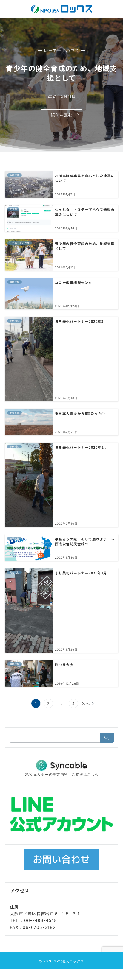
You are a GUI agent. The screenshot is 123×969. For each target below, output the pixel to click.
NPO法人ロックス (68, 961)
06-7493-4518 (40, 920)
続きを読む (62, 114)
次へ (86, 704)
